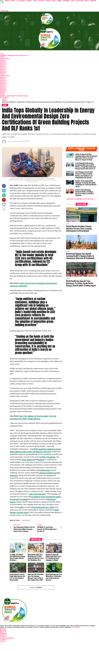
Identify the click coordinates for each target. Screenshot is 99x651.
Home (2, 54)
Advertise (3, 630)
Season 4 (3, 65)
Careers (2, 641)
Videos (2, 57)
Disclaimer (3, 635)
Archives (3, 629)
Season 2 (3, 62)
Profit (13, 1)
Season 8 (3, 71)
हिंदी (18, 1)
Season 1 (3, 60)
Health (2, 93)
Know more (76, 627)
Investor (3, 636)
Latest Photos (5, 76)
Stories (2, 94)
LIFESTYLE (41, 1)
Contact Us (3, 640)
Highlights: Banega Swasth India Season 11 (14, 55)
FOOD (35, 1)
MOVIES (22, 1)
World (7, 1)
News (4, 100)
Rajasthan (80, 1)
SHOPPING (66, 1)
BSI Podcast (4, 97)
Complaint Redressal (7, 638)
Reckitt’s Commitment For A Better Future (14, 96)
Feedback (3, 633)
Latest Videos (5, 58)
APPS (73, 1)
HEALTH (48, 1)
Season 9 (3, 72)
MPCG (87, 1)
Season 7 (3, 69)
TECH (53, 1)
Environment (26, 520)
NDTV (1, 1)
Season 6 (3, 68)
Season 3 (3, 63)
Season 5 (3, 66)
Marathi (93, 1)
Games (59, 1)
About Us (3, 632)
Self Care (3, 91)
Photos (2, 74)
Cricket (29, 1)
